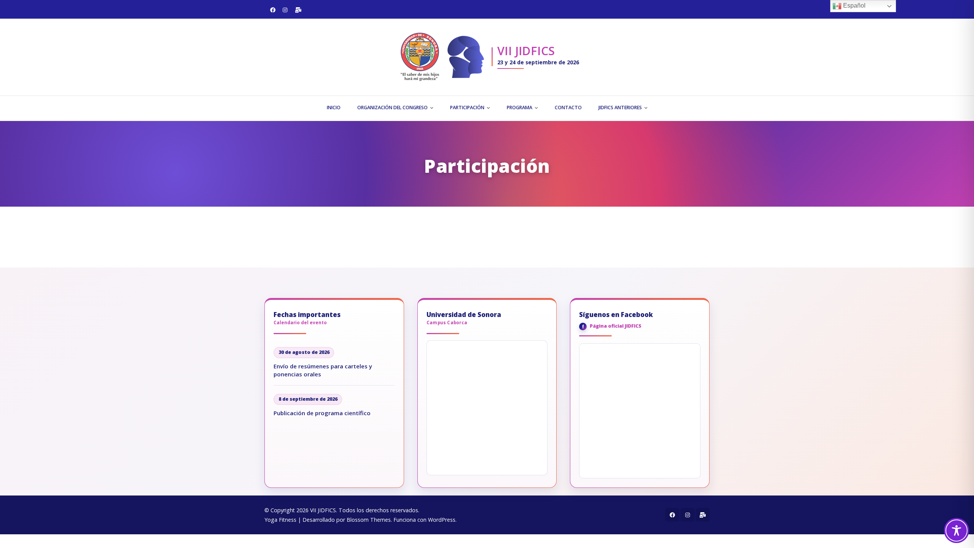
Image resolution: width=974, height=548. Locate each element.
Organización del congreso (392, 107)
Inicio (334, 107)
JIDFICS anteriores (620, 107)
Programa (519, 107)
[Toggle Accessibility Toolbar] (956, 530)
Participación (467, 107)
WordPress (441, 519)
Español (854, 5)
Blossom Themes (369, 519)
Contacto (568, 107)
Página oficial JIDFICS (615, 326)
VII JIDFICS (526, 51)
